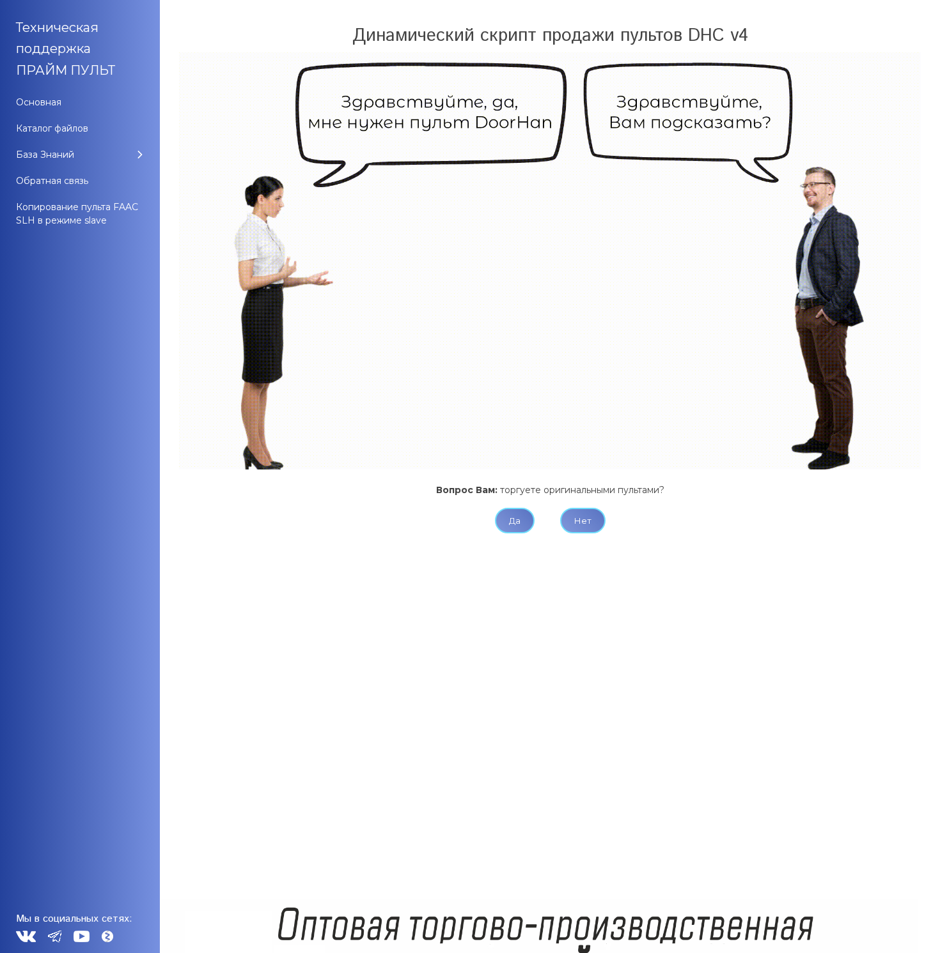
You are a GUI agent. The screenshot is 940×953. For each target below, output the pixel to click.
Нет (582, 520)
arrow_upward (911, 924)
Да (515, 520)
